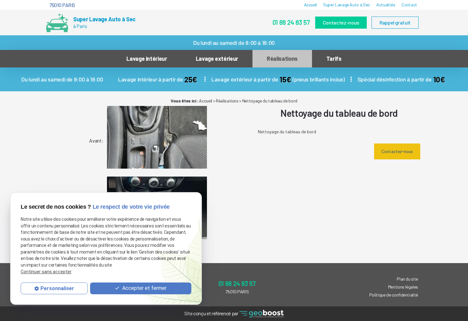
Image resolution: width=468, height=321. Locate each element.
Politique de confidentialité (393, 294)
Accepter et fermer (144, 288)
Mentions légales (403, 287)
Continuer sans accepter (46, 272)
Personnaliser (57, 289)
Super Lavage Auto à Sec (346, 4)
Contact (409, 4)
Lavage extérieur (217, 58)
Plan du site (407, 279)
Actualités (385, 4)
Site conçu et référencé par (211, 313)
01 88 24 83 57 (291, 22)
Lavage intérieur (146, 58)
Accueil (310, 4)
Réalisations (282, 58)
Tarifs (334, 58)
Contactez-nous (341, 22)
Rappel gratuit (395, 22)
